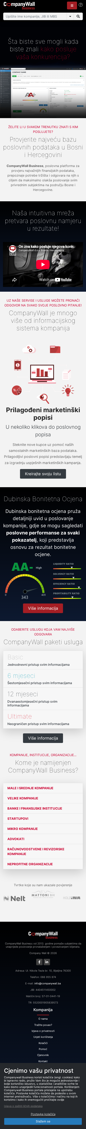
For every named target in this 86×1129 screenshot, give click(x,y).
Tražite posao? (43, 1024)
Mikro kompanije (22, 829)
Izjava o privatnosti (43, 1030)
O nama (43, 1018)
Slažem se (43, 1121)
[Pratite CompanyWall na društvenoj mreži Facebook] (39, 962)
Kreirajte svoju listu (43, 473)
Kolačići (43, 1043)
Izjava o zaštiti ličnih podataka (23, 1106)
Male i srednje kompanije (30, 788)
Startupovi (17, 819)
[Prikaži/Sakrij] (70, 16)
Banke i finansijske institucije (34, 808)
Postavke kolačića (43, 1114)
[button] (72, 5)
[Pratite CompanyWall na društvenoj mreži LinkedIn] (47, 962)
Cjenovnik (43, 1055)
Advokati (15, 839)
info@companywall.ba (47, 983)
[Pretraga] (78, 16)
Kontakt (43, 1061)
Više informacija (43, 608)
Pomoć (43, 1049)
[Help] (81, 5)
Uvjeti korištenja (43, 1036)
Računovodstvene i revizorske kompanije (35, 851)
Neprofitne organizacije (30, 864)
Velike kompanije (22, 798)
